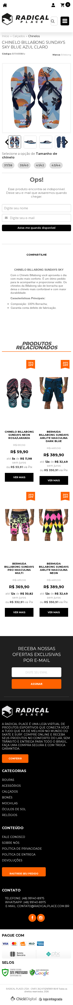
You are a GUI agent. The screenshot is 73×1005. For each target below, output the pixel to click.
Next (66, 142)
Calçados (19, 36)
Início (5, 36)
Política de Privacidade (22, 848)
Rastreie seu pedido (24, 873)
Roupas (8, 780)
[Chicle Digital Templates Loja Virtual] (23, 999)
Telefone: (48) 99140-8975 (24, 898)
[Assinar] (36, 684)
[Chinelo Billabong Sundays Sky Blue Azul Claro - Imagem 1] (14, 142)
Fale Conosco (13, 837)
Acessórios (11, 786)
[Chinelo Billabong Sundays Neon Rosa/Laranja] (19, 420)
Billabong (66, 54)
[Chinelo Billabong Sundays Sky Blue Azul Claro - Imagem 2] (30, 142)
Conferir (15, 758)
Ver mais (19, 477)
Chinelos (34, 36)
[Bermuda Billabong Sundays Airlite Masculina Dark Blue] (54, 422)
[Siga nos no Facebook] (32, 918)
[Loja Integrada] (50, 999)
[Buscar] (52, 21)
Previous (7, 142)
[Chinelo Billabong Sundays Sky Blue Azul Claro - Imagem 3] (45, 142)
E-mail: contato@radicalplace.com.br (37, 906)
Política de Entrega (18, 854)
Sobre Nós (10, 843)
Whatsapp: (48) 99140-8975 (25, 902)
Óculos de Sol (14, 809)
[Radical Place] (25, 19)
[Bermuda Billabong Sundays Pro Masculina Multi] (19, 554)
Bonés (7, 797)
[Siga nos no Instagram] (41, 918)
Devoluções (12, 860)
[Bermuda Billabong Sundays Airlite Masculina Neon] (54, 554)
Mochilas (10, 803)
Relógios (9, 815)
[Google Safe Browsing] (39, 972)
